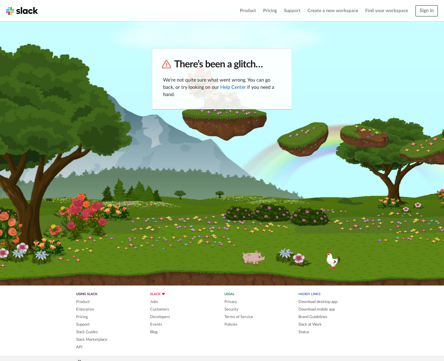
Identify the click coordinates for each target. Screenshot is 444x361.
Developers (160, 317)
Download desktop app (317, 302)
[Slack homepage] (22, 10)
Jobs (154, 302)
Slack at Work (310, 324)
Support (292, 10)
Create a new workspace (332, 10)
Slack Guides (87, 332)
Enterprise (85, 309)
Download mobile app (316, 309)
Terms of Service (238, 317)
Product (248, 10)
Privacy (230, 302)
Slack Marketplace (91, 339)
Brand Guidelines (312, 317)
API (79, 347)
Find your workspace (386, 10)
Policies (230, 324)
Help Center (233, 87)
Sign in (427, 10)
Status (303, 332)
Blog (154, 332)
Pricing (270, 10)
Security (231, 309)
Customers (159, 309)
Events (156, 324)
